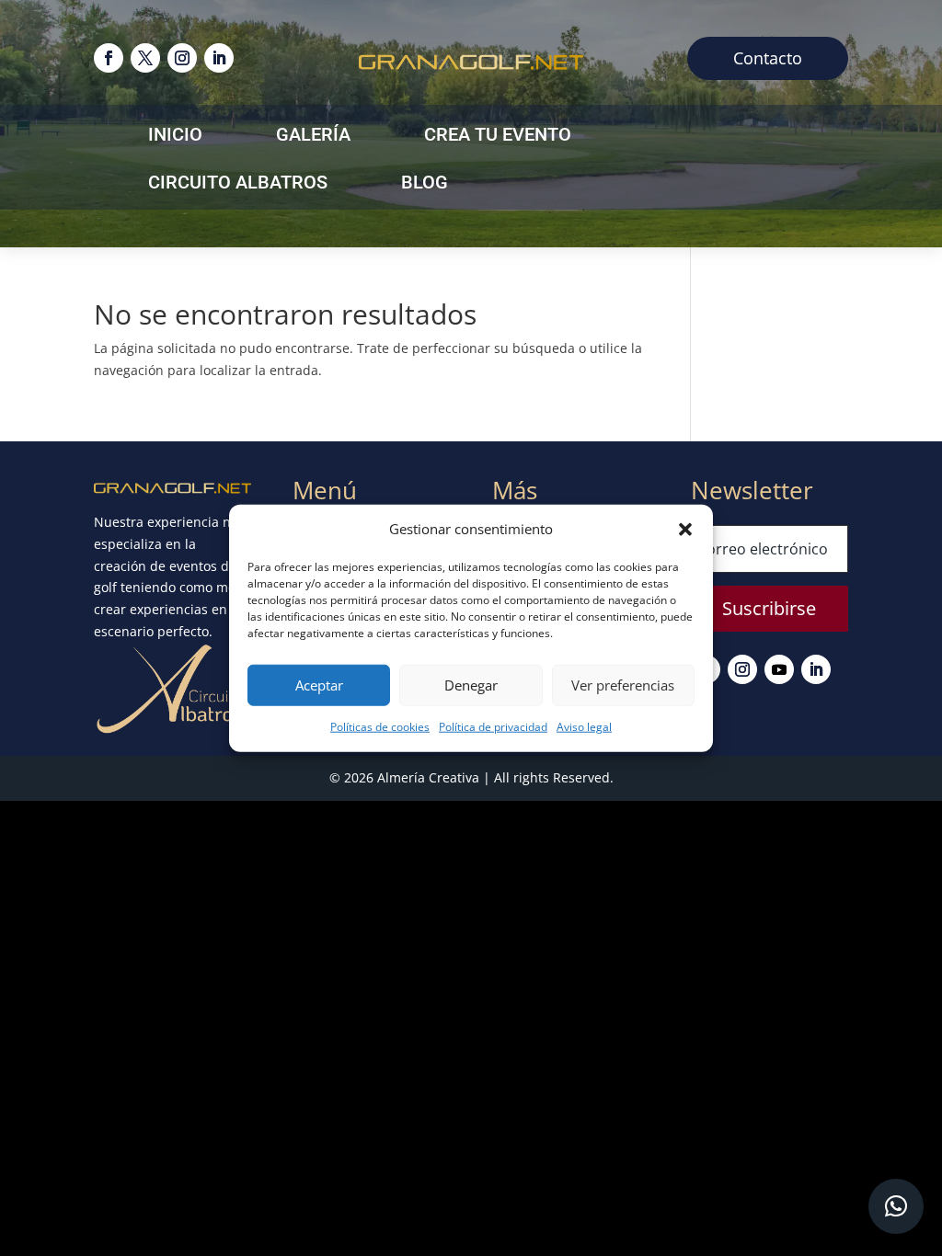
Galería (313, 136)
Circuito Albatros (237, 184)
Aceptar (319, 685)
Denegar (471, 685)
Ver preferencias (622, 685)
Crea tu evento (497, 136)
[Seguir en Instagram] (182, 58)
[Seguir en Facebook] (108, 58)
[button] (685, 529)
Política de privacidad (493, 727)
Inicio (175, 136)
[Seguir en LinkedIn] (219, 58)
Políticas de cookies (380, 727)
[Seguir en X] (145, 58)
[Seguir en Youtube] (779, 669)
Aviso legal (584, 727)
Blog (424, 184)
